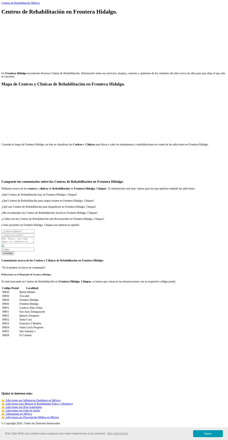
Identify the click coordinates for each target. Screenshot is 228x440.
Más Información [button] (117, 433)
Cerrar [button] (208, 433)
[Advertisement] (108, 44)
